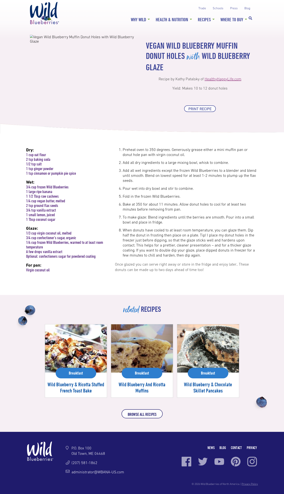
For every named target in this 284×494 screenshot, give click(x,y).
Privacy (252, 447)
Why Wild (138, 19)
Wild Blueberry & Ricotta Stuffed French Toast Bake (76, 387)
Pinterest (236, 461)
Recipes (204, 19)
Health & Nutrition (172, 19)
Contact (236, 447)
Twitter (203, 461)
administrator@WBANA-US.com (97, 472)
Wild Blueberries (44, 13)
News (211, 447)
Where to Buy (231, 19)
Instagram (252, 461)
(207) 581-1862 (84, 463)
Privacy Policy (250, 484)
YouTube (219, 461)
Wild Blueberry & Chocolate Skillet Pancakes (208, 387)
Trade (202, 8)
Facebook (186, 461)
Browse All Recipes (142, 414)
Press (234, 8)
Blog (247, 8)
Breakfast (76, 373)
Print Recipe (200, 109)
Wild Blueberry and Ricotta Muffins (142, 387)
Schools (218, 8)
